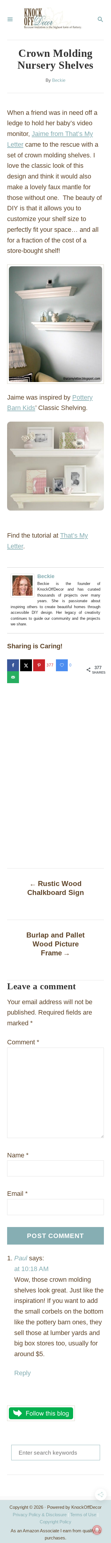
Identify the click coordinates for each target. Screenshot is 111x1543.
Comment (23, 1042)
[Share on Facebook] (13, 665)
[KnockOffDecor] (55, 20)
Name (18, 1155)
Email (17, 1193)
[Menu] (10, 20)
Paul (20, 1258)
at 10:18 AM (31, 1269)
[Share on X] (26, 665)
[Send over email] (13, 677)
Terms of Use (83, 1514)
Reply (22, 1373)
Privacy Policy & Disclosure (40, 1514)
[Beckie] (24, 585)
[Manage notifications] (97, 1530)
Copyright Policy (55, 1521)
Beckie (58, 80)
